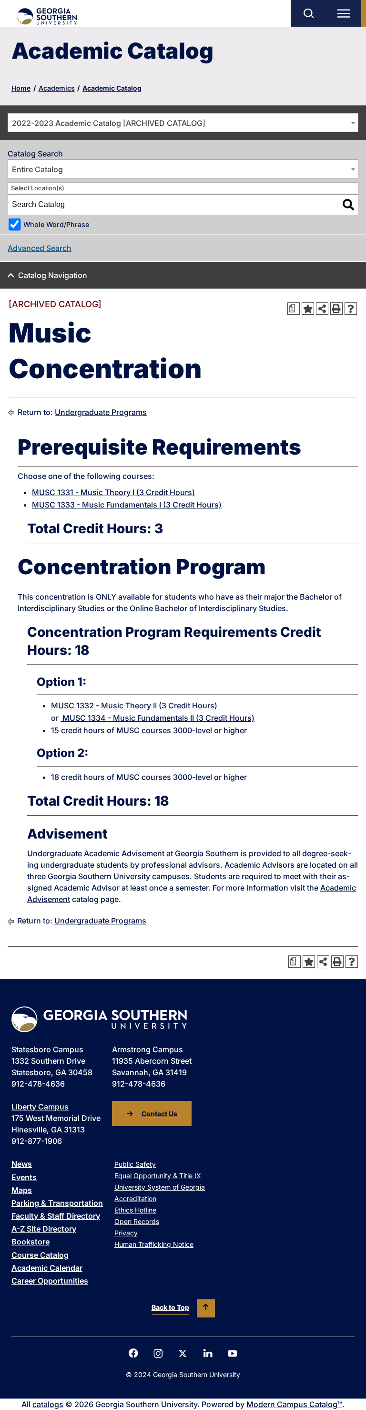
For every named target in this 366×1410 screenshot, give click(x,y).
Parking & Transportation (57, 1203)
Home (20, 88)
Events (24, 1177)
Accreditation (135, 1198)
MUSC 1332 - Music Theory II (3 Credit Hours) (134, 705)
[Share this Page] (322, 308)
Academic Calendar (46, 1268)
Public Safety (135, 1164)
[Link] (46, 16)
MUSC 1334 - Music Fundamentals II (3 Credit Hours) (157, 718)
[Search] (348, 204)
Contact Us (159, 1113)
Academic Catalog (112, 88)
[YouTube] (232, 1353)
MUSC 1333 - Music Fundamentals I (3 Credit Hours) (127, 504)
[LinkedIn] (208, 1353)
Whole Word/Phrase (56, 224)
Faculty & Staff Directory (55, 1216)
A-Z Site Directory (43, 1229)
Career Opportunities (49, 1281)
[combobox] (183, 122)
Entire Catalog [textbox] (37, 169)
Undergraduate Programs (101, 412)
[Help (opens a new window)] (351, 308)
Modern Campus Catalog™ (294, 1404)
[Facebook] (133, 1353)
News (21, 1164)
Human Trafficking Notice (153, 1244)
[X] (183, 1353)
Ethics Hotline (135, 1210)
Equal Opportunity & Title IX (157, 1176)
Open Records (136, 1221)
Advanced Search (39, 248)
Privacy (126, 1233)
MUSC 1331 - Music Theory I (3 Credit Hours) (113, 492)
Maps (21, 1190)
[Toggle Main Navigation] (346, 13)
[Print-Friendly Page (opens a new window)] (336, 308)
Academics (57, 88)
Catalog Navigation (52, 275)
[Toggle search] (308, 13)
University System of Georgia (159, 1187)
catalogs (47, 1404)
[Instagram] (158, 1353)
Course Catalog (40, 1255)
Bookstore (30, 1241)
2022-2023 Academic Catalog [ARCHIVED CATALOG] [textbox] (108, 123)
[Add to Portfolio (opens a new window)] (308, 308)
